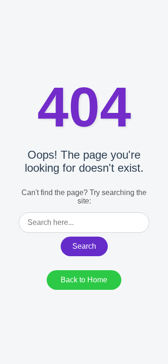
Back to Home (84, 280)
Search (84, 246)
